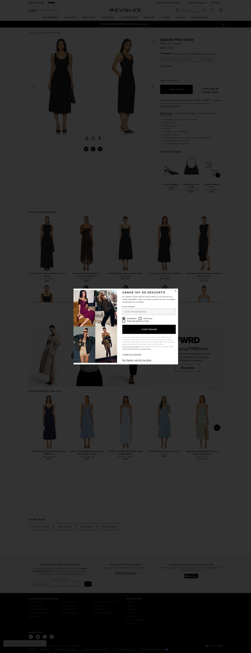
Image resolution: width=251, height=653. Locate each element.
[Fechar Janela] (175, 291)
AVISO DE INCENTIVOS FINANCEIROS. (136, 349)
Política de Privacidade (131, 347)
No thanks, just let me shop (136, 360)
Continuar (149, 329)
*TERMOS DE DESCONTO (131, 354)
